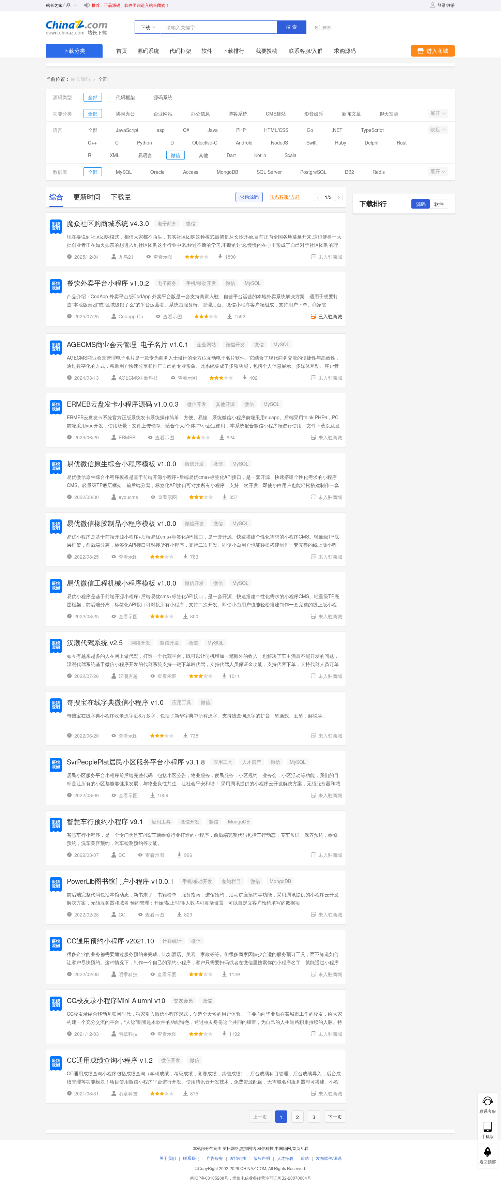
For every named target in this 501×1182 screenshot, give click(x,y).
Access (190, 171)
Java (213, 129)
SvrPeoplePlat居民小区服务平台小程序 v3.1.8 (136, 762)
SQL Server (269, 171)
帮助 (305, 1158)
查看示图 (162, 257)
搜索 (292, 27)
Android (244, 142)
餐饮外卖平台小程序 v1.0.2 (108, 283)
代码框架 (180, 51)
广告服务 (215, 1158)
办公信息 (200, 113)
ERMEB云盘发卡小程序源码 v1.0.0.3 (123, 404)
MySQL (124, 171)
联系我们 (191, 1158)
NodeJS (279, 142)
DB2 (349, 171)
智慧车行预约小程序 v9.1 (105, 822)
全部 (92, 97)
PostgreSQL (313, 171)
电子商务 (167, 223)
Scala (291, 155)
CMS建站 (276, 113)
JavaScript (127, 129)
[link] (103, 79)
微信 (175, 155)
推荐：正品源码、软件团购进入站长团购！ (130, 5)
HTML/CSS (276, 129)
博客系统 (237, 113)
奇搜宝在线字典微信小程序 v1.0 (115, 702)
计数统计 (172, 940)
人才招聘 (285, 1158)
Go (310, 129)
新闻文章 (351, 113)
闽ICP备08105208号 (209, 1178)
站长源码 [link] (80, 78)
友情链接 (238, 1158)
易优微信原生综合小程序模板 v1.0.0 (121, 464)
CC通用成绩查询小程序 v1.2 (110, 1060)
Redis (379, 171)
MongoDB (227, 171)
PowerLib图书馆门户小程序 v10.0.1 (120, 881)
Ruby (340, 142)
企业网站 (162, 113)
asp (161, 129)
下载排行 (233, 51)
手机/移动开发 (201, 282)
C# (186, 129)
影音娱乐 (313, 113)
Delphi (371, 142)
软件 (206, 51)
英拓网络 (231, 1148)
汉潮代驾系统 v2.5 (95, 643)
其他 (203, 155)
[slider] (197, 257)
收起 (435, 129)
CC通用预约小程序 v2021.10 (110, 941)
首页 (121, 51)
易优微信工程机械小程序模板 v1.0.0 (121, 583)
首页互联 (300, 1148)
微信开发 (235, 344)
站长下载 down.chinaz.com (76, 27)
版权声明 (262, 1158)
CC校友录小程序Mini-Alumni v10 (116, 1001)
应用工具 (181, 702)
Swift (311, 142)
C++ (92, 142)
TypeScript (372, 129)
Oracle (157, 171)
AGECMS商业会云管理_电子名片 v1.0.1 (127, 344)
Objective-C (204, 142)
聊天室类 (388, 113)
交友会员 (183, 1000)
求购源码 (249, 197)
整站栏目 (231, 881)
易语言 (145, 155)
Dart (231, 155)
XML (115, 155)
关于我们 (168, 1158)
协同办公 (125, 113)
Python (144, 142)
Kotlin (260, 155)
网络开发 (140, 642)
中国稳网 (283, 1148)
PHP (241, 129)
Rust (402, 142)
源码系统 (148, 51)
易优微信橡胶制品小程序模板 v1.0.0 (121, 523)
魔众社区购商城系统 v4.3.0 (108, 223)
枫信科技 (265, 1148)
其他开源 (225, 403)
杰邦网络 (248, 1148)
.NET (337, 129)
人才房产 (251, 761)
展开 (435, 113)
